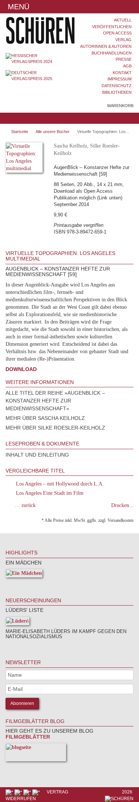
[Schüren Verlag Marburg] (35, 30)
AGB (127, 66)
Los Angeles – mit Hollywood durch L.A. (60, 484)
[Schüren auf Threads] (18, 792)
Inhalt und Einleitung (37, 455)
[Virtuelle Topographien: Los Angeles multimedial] (24, 159)
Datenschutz (117, 85)
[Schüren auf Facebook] (10, 792)
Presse (124, 59)
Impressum (119, 79)
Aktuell (123, 20)
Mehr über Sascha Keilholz (45, 418)
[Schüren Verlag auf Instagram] (36, 792)
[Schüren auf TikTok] (27, 792)
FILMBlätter (28, 737)
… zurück (25, 505)
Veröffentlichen (112, 26)
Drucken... (122, 505)
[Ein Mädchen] (24, 574)
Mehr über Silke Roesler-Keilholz (55, 428)
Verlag (123, 39)
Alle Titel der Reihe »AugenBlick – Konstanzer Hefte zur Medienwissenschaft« (55, 400)
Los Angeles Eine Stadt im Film (49, 493)
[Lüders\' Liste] (17, 622)
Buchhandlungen (112, 53)
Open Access (117, 33)
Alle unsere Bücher (53, 131)
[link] (15, 584)
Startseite (19, 131)
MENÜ (17, 7)
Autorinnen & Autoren (106, 46)
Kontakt (122, 72)
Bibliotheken (117, 92)
